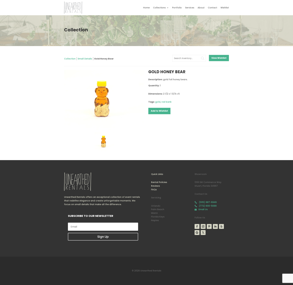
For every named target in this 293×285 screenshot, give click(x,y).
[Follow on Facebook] (197, 226)
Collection (70, 58)
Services (189, 7)
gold (157, 101)
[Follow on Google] (197, 232)
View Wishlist (218, 57)
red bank (166, 101)
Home (146, 7)
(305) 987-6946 (206, 202)
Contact (212, 7)
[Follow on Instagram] (203, 226)
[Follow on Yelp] (221, 226)
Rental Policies (159, 182)
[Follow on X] (203, 232)
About (201, 7)
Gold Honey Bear (104, 58)
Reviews (155, 185)
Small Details (85, 58)
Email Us (201, 209)
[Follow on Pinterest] (209, 226)
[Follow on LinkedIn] (215, 226)
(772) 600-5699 (206, 205)
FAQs (154, 189)
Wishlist (225, 7)
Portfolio (177, 7)
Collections (159, 7)
